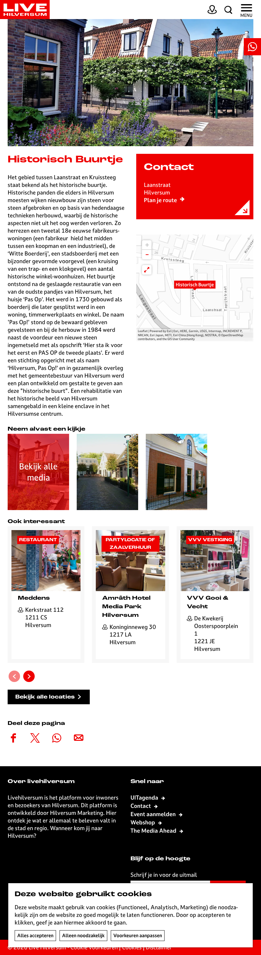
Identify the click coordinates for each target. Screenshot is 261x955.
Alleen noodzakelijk (83, 935)
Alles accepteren (35, 935)
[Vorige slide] (14, 676)
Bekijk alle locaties (45, 697)
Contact (141, 805)
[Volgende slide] (29, 676)
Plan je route (160, 200)
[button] (195, 288)
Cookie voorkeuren (94, 947)
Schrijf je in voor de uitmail (163, 874)
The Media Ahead (154, 830)
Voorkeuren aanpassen (137, 935)
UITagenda (144, 797)
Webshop (143, 822)
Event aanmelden (153, 814)
